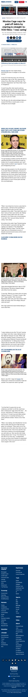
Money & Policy (5, 597)
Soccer (17, 609)
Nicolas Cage (4, 70)
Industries (3, 620)
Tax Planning (4, 587)
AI (16, 591)
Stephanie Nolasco (6, 44)
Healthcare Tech (20, 588)
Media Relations (20, 635)
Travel (2, 639)
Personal (18, 570)
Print (17, 37)
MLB (17, 603)
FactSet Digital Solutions (16, 686)
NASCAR (18, 605)
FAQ (17, 633)
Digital (17, 580)
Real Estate (19, 568)
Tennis (17, 613)
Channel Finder (19, 626)
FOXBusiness (14, 44)
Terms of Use (19, 630)
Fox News (18, 648)
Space (17, 593)
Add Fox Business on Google (15, 40)
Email (20, 37)
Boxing (17, 607)
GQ (16, 164)
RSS (22, 660)
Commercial (19, 572)
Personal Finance (4, 568)
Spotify (12, 663)
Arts (2, 646)
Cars (2, 641)
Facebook (8, 37)
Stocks (3, 605)
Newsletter (25, 660)
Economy (4, 590)
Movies (3, 18)
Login (16, 1)
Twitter (11, 37)
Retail (2, 622)
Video (18, 620)
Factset (18, 684)
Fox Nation (18, 650)
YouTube (12, 660)
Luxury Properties (20, 574)
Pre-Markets (4, 623)
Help (14, 678)
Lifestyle (4, 633)
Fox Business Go (20, 652)
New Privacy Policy (14, 673)
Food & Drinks (4, 644)
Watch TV (22, 1)
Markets (4, 602)
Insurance (3, 581)
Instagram (9, 660)
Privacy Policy (19, 631)
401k (2, 583)
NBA (17, 601)
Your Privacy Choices (15, 676)
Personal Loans (5, 577)
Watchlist (4, 629)
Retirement (4, 585)
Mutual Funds (4, 625)
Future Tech (19, 590)
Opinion (18, 616)
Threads (14, 37)
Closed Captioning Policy (14, 680)
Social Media (19, 582)
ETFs (2, 616)
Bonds (2, 614)
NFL (17, 600)
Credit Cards (4, 575)
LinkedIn (18, 660)
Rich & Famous (4, 637)
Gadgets (18, 584)
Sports (18, 597)
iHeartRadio (15, 663)
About (18, 623)
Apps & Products (20, 654)
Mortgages (4, 572)
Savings (3, 579)
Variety (19, 379)
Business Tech (19, 586)
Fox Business (6, 1)
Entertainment (4, 635)
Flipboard (15, 660)
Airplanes (3, 642)
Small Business (5, 598)
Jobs (17, 628)
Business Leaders (5, 618)
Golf (17, 611)
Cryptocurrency (5, 608)
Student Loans (4, 573)
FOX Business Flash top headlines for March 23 (13, 63)
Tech (17, 578)
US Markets (4, 607)
